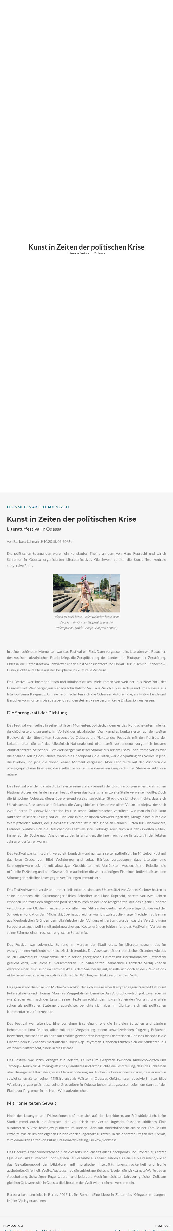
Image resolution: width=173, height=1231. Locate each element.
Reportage (123, 258)
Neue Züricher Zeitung (78, 258)
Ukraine (137, 258)
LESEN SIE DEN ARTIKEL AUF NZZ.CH (38, 507)
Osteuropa (108, 258)
